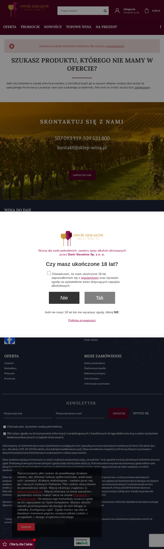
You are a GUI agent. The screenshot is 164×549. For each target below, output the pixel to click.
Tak (100, 298)
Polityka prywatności (82, 320)
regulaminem (90, 277)
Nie (64, 298)
